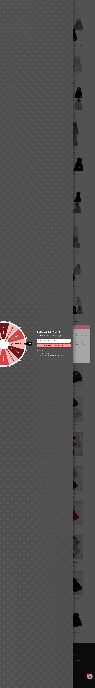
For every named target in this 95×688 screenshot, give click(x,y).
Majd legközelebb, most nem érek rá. (58, 685)
